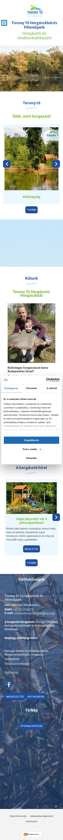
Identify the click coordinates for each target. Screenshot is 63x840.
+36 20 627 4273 (23, 609)
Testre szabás (29, 449)
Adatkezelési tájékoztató (41, 816)
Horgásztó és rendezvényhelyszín (34, 30)
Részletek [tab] (31, 388)
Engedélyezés (31, 440)
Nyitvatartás (36, 696)
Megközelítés (15, 696)
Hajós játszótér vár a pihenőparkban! (31, 521)
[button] (56, 164)
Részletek (31, 549)
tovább (31, 209)
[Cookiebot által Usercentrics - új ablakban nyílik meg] (46, 380)
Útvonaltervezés (31, 726)
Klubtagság (31, 197)
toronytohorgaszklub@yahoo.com (34, 613)
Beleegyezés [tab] (11, 388)
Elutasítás (31, 458)
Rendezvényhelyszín (17, 663)
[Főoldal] (35, 11)
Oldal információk (18, 816)
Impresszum (31, 821)
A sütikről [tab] (51, 388)
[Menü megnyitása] (4, 23)
